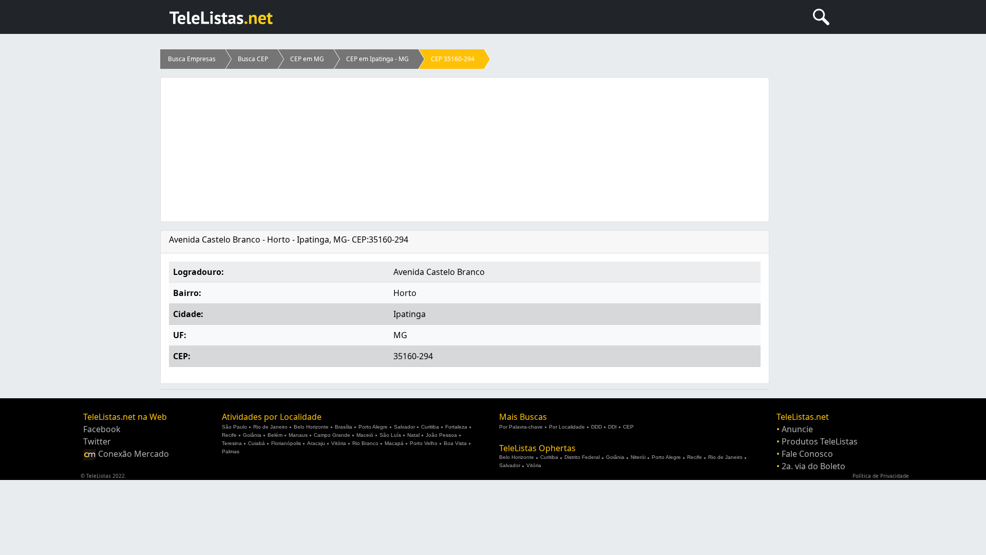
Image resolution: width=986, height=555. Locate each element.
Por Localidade (567, 427)
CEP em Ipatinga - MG (377, 58)
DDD (596, 427)
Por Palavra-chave (521, 427)
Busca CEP (253, 58)
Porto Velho (424, 443)
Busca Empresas (192, 58)
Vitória (338, 443)
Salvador (404, 427)
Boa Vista (455, 443)
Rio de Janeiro (270, 427)
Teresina (232, 443)
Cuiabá (256, 443)
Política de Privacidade (880, 475)
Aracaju (316, 443)
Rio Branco (365, 443)
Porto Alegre (373, 427)
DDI (612, 427)
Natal (413, 435)
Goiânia (252, 435)
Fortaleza (456, 427)
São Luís (390, 435)
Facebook (102, 429)
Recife (229, 435)
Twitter (97, 441)
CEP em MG (307, 58)
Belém (275, 435)
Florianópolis (286, 443)
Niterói (638, 457)
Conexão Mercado (132, 453)
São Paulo (234, 427)
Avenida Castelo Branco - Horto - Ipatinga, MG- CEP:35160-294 (288, 239)
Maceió (364, 435)
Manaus (298, 435)
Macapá (394, 443)
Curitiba (430, 427)
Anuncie (797, 429)
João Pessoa (441, 435)
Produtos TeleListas (820, 441)
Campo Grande (332, 435)
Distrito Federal (582, 457)
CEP (628, 427)
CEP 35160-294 (453, 58)
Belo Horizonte (311, 427)
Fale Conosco (807, 453)
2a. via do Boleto (813, 466)
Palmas (230, 451)
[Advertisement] (465, 149)
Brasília (343, 427)
